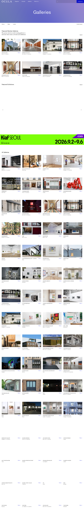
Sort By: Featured (79, 24)
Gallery (9, 24)
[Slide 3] (26, 132)
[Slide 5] (47, 132)
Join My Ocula (80, 1)
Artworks (23, 1)
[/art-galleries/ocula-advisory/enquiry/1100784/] (6, 1)
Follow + (19, 52)
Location (14, 24)
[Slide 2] (16, 132)
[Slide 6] (57, 132)
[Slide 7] (68, 132)
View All (81, 34)
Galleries (29, 1)
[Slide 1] (6, 132)
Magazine (17, 1)
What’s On (36, 1)
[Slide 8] (78, 132)
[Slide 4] (37, 132)
